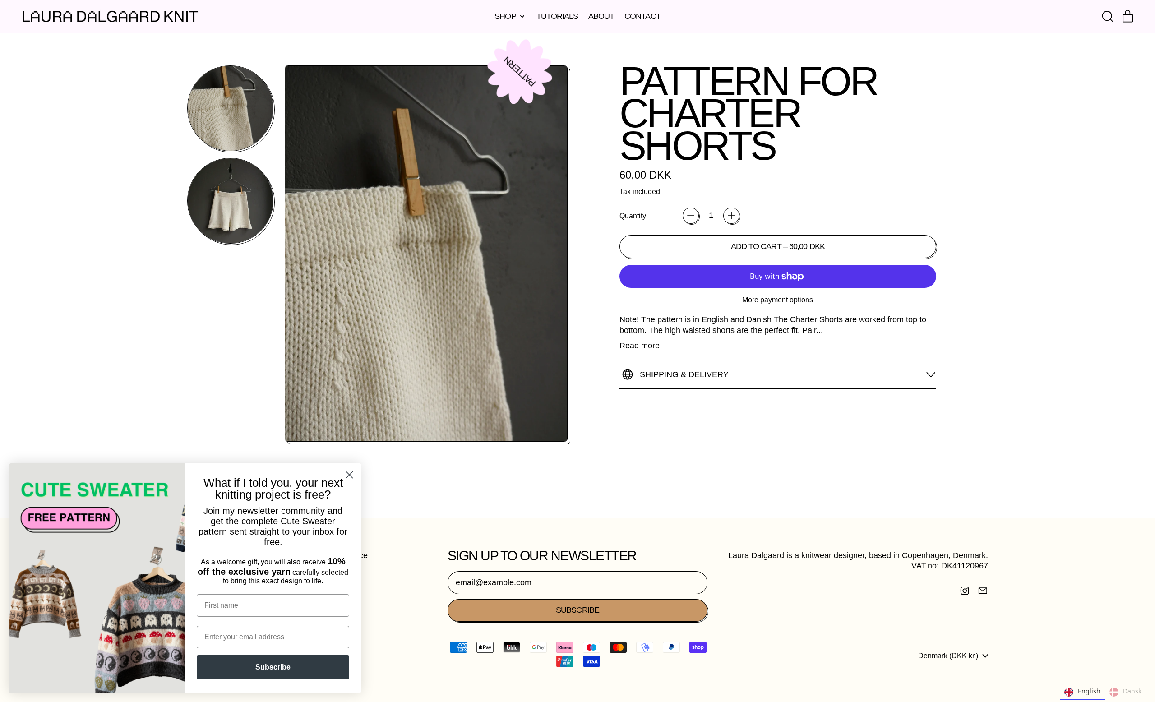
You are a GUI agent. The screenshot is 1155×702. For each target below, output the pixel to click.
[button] (1107, 16)
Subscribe (273, 667)
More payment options (777, 300)
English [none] (1089, 691)
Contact (642, 16)
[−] (691, 216)
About (601, 16)
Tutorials (557, 16)
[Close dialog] (349, 475)
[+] (731, 216)
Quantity (632, 216)
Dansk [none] (1132, 691)
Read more (639, 345)
